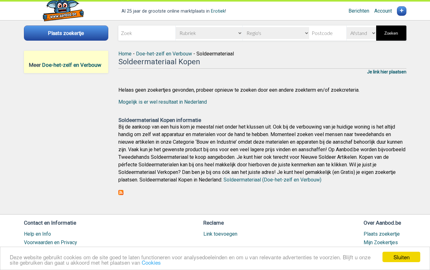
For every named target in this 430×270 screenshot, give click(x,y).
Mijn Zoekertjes (381, 242)
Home (125, 54)
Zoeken (391, 33)
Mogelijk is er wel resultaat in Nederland (162, 102)
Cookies (151, 262)
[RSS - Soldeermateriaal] (120, 193)
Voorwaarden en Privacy (50, 242)
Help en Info (37, 234)
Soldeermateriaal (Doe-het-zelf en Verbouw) (272, 180)
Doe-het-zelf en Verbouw (71, 65)
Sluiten (401, 257)
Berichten (358, 11)
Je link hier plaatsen (386, 71)
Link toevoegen (220, 234)
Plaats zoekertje (382, 234)
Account (383, 11)
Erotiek (218, 11)
